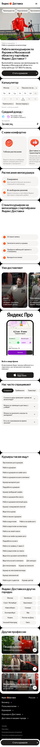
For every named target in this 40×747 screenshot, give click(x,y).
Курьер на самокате (26, 566)
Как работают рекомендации (11, 738)
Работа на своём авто (28, 522)
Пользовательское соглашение (12, 732)
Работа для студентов (11, 580)
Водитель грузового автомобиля (15, 556)
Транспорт (32, 390)
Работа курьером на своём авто (14, 473)
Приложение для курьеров (13, 463)
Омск (28, 622)
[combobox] (10, 88)
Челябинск (28, 598)
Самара (28, 608)
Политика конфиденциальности (12, 735)
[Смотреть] (15, 290)
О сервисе (8, 390)
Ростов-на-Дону (28, 618)
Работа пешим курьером (12, 517)
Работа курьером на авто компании (16, 477)
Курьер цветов (27, 580)
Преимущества (9, 11)
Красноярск (27, 603)
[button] (20, 398)
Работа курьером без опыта (13, 497)
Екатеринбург (10, 613)
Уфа (27, 613)
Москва (10, 598)
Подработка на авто (10, 541)
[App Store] (20, 375)
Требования (19, 390)
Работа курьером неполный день (15, 502)
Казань (10, 618)
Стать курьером (20, 73)
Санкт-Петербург (10, 603)
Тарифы (4, 726)
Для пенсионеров (9, 566)
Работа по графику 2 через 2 (13, 546)
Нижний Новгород (10, 622)
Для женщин (31, 561)
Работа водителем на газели (13, 551)
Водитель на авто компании (13, 561)
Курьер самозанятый (10, 575)
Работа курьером (8, 43)
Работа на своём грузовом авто (14, 536)
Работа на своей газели (11, 531)
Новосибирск (10, 608)
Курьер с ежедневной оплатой (14, 507)
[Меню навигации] (36, 4)
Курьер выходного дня (11, 482)
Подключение (22, 11)
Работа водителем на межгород (15, 526)
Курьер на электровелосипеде (14, 570)
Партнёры (5, 729)
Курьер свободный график (13, 492)
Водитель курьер (9, 512)
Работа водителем (10, 522)
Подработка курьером (11, 487)
